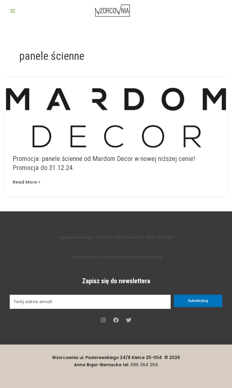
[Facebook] (116, 320)
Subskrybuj (198, 300)
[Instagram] (103, 320)
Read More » (26, 182)
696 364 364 (144, 365)
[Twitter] (128, 320)
